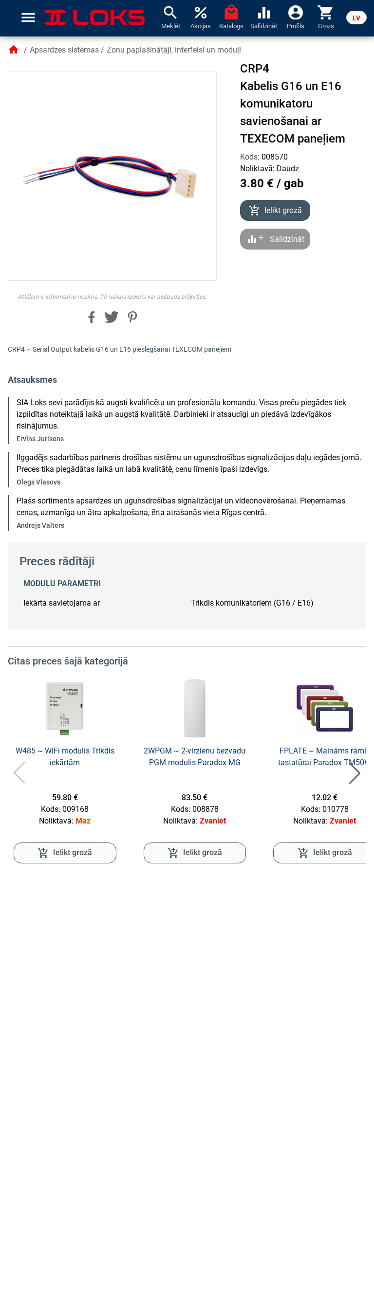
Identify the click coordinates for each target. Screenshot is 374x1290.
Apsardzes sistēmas (64, 49)
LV (356, 18)
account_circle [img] (295, 11)
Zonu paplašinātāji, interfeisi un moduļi (174, 49)
